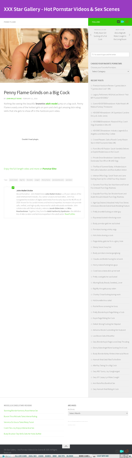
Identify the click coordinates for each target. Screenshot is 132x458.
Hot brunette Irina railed (102, 300)
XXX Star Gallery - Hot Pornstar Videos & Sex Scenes (62, 9)
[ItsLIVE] (122, 21)
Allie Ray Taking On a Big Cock (105, 365)
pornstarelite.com (58, 180)
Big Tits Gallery (79, 421)
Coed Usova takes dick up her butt (106, 271)
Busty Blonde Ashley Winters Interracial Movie (110, 353)
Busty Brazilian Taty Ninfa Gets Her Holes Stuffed (22, 434)
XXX (68, 421)
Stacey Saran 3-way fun (102, 247)
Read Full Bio (70, 214)
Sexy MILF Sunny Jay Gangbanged (106, 371)
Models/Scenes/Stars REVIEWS (18, 405)
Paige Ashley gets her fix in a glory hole (108, 241)
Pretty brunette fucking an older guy (107, 211)
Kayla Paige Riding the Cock (104, 318)
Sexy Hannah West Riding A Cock (106, 389)
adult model (13, 180)
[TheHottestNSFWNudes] (126, 21)
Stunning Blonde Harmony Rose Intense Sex (21, 410)
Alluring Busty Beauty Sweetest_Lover (107, 282)
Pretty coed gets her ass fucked (105, 276)
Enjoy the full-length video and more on (30, 168)
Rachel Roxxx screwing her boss (105, 306)
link (129, 417)
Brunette (29, 180)
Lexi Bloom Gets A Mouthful (103, 336)
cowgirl (37, 180)
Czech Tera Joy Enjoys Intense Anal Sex (19, 428)
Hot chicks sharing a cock (103, 235)
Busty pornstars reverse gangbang (106, 253)
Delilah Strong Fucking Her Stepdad (107, 324)
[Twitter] (118, 21)
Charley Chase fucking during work (107, 294)
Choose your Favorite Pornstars (103, 67)
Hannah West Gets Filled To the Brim (107, 359)
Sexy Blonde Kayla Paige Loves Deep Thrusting (111, 342)
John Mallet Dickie (14, 98)
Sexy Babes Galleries (84, 421)
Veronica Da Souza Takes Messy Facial (19, 422)
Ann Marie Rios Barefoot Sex (104, 383)
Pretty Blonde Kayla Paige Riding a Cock (108, 312)
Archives (71, 409)
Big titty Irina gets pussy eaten (104, 288)
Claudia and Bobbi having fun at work (108, 259)
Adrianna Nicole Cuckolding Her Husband (109, 330)
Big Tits (22, 180)
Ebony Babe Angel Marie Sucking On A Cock (110, 347)
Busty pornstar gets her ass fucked (106, 223)
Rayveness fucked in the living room (107, 217)
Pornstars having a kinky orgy (105, 229)
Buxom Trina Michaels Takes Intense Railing (20, 416)
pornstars (69, 180)
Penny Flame (10, 22)
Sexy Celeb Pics (71, 421)
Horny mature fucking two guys (105, 265)
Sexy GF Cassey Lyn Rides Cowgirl (106, 377)
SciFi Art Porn (75, 421)
